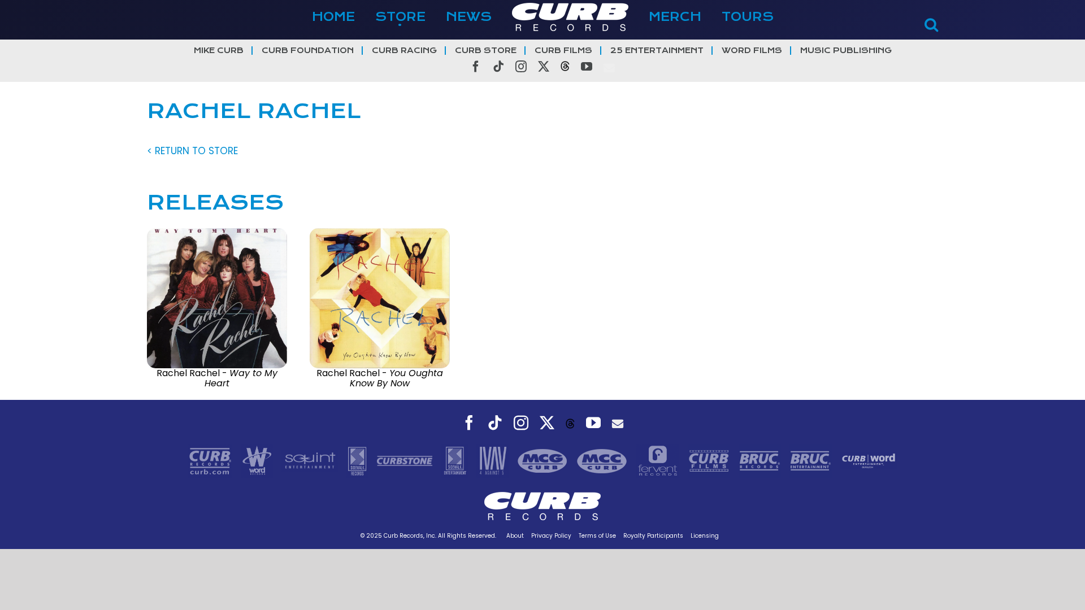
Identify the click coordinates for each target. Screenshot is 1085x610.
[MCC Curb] (603, 460)
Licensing (705, 535)
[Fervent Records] (659, 460)
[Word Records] (258, 460)
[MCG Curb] (544, 460)
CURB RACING (404, 50)
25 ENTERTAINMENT (657, 50)
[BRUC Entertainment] (812, 460)
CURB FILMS (563, 50)
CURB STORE (486, 50)
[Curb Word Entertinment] (868, 460)
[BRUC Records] (761, 460)
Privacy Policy (551, 535)
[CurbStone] (406, 460)
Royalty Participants (653, 535)
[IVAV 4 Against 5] (494, 460)
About (515, 535)
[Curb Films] (710, 460)
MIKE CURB (219, 50)
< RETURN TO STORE (192, 151)
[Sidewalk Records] (359, 460)
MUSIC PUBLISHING (846, 50)
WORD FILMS (752, 50)
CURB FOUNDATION (308, 50)
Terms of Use (597, 535)
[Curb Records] (211, 460)
